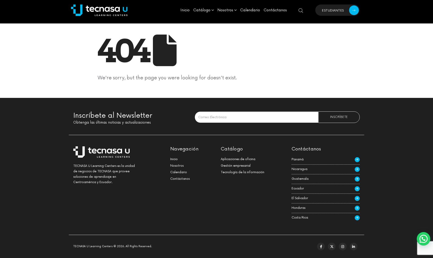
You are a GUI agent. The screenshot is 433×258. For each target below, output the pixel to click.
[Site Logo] (99, 10)
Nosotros (225, 10)
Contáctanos (275, 10)
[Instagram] (342, 246)
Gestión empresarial (236, 166)
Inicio (185, 10)
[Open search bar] (301, 10)
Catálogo (201, 10)
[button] (423, 239)
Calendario (250, 10)
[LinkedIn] (353, 246)
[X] (332, 246)
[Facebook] (321, 246)
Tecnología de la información (242, 172)
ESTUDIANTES (333, 10)
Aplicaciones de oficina (238, 159)
